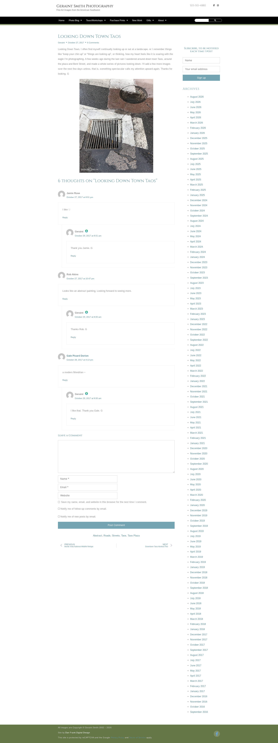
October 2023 (197, 272)
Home (61, 20)
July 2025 (195, 164)
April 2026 (195, 117)
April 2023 (195, 303)
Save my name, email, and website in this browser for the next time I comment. (104, 502)
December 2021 (198, 386)
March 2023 (196, 308)
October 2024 (197, 210)
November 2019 (198, 515)
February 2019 (198, 562)
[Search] (215, 20)
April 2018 (195, 613)
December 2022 (198, 324)
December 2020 (198, 448)
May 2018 (195, 608)
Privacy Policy (117, 737)
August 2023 (197, 283)
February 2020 (198, 500)
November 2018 (198, 577)
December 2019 (198, 510)
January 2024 (197, 257)
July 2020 (195, 474)
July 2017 (195, 660)
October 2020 (197, 458)
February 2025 (198, 190)
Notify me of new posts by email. (78, 516)
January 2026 (197, 133)
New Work (137, 20)
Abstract (97, 535)
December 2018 (198, 572)
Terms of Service (137, 737)
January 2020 (197, 505)
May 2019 (195, 546)
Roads (107, 535)
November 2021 (198, 391)
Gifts (149, 20)
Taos (123, 535)
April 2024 (195, 241)
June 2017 (195, 665)
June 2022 (195, 355)
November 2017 (198, 639)
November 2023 (198, 267)
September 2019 (199, 526)
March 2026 (196, 122)
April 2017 (195, 675)
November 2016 (198, 701)
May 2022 (195, 360)
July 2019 (195, 536)
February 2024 (198, 252)
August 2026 (197, 96)
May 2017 (195, 670)
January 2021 (197, 443)
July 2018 (195, 598)
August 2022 (197, 345)
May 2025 (195, 174)
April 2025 (195, 179)
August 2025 (197, 159)
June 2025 (195, 169)
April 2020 (195, 489)
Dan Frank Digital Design (77, 732)
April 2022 (195, 365)
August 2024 (197, 220)
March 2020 (196, 495)
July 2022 (195, 350)
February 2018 (198, 624)
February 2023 (198, 314)
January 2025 (197, 195)
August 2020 (197, 469)
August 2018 (197, 593)
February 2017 (198, 686)
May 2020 (195, 484)
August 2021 (197, 407)
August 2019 (197, 531)
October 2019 (197, 520)
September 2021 (199, 401)
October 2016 (197, 706)
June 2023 (195, 293)
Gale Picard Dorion (77, 355)
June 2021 (195, 417)
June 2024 (195, 231)
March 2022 (196, 370)
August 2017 (197, 655)
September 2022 (199, 339)
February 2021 (198, 438)
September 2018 (199, 587)
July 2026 (195, 102)
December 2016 (198, 696)
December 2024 (198, 200)
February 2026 (198, 128)
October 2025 (197, 148)
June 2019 (195, 541)
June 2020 (195, 479)
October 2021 (197, 396)
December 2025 (198, 138)
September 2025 (199, 153)
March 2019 (196, 557)
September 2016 (199, 712)
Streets (116, 535)
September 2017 (199, 650)
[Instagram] (218, 5)
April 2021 (195, 427)
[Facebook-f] (214, 5)
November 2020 (198, 453)
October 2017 (197, 644)
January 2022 (197, 381)
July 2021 (195, 412)
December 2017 (198, 634)
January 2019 (197, 567)
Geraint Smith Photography (84, 6)
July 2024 (195, 226)
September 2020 (199, 463)
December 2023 (198, 262)
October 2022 (197, 334)
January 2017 (197, 691)
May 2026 (195, 112)
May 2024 (195, 236)
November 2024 (198, 205)
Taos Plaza (134, 535)
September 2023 (199, 277)
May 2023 (195, 298)
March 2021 (196, 432)
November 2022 (198, 329)
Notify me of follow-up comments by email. (84, 508)
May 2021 (195, 422)
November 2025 (198, 143)
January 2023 (197, 319)
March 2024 (196, 246)
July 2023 (195, 288)
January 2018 (197, 629)
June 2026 (195, 107)
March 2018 (196, 619)
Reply (65, 217)
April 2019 (195, 551)
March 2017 (196, 681)
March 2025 (196, 184)
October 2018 (197, 582)
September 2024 (199, 215)
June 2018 (195, 603)
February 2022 (198, 376)
